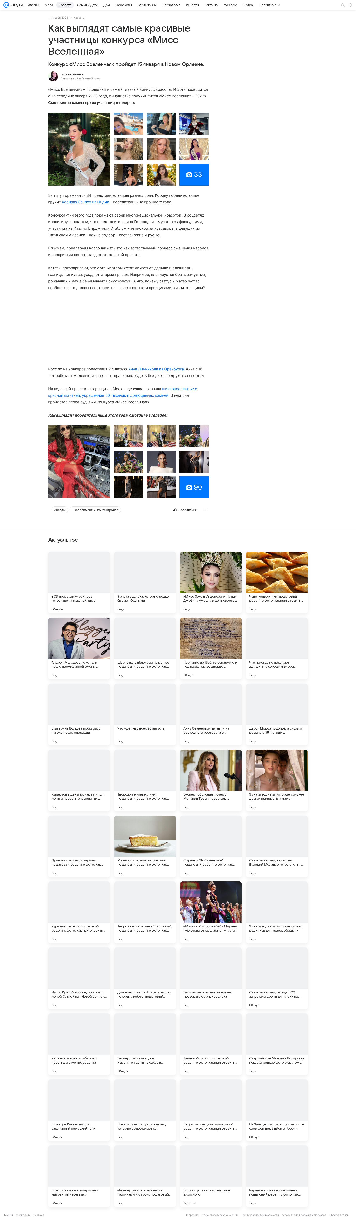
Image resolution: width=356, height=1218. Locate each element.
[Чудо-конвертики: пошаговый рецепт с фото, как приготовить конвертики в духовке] (277, 582)
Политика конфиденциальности (260, 1215)
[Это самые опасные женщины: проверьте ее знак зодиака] (211, 978)
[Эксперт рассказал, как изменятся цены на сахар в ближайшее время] (145, 1044)
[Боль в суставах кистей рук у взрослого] (211, 1176)
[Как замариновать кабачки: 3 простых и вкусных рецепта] (79, 1044)
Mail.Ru (8, 1215)
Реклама (39, 1215)
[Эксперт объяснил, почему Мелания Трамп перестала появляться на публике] (211, 780)
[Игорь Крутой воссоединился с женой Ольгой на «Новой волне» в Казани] (79, 978)
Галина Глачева (72, 74)
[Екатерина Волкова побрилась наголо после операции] (79, 714)
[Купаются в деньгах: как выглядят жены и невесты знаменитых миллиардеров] (79, 780)
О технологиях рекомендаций (220, 1215)
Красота (79, 17)
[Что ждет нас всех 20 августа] (145, 714)
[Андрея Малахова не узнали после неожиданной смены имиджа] (79, 648)
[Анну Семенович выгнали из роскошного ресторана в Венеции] (211, 714)
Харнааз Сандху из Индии (85, 202)
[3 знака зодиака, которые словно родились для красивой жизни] (277, 912)
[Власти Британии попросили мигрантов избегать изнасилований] (79, 1176)
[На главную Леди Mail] (16, 5)
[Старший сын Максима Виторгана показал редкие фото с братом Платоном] (277, 1044)
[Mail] (6, 5)
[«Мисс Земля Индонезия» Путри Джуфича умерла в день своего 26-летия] (211, 582)
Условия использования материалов (304, 1215)
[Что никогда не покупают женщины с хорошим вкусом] (277, 648)
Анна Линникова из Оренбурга (156, 369)
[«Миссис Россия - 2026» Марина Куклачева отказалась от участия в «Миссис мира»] (211, 912)
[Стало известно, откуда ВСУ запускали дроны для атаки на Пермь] (277, 978)
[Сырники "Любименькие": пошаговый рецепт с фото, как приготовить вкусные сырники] (211, 846)
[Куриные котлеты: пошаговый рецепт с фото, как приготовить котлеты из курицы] (79, 912)
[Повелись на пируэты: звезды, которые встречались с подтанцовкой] (145, 1110)
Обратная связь (339, 1215)
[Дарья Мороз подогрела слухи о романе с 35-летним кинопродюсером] (277, 714)
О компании (23, 1215)
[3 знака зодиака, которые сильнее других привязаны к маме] (277, 780)
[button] (79, 149)
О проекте (192, 1215)
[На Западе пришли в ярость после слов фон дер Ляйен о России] (277, 1110)
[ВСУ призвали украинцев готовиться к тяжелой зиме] (79, 582)
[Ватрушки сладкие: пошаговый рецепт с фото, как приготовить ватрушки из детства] (211, 1110)
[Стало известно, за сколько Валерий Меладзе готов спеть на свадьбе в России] (277, 846)
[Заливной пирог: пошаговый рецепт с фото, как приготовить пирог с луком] (211, 1044)
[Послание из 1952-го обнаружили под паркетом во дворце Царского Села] (211, 648)
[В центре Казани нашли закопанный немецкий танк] (79, 1110)
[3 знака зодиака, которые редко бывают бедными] (145, 582)
